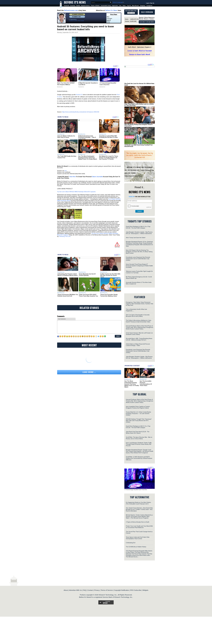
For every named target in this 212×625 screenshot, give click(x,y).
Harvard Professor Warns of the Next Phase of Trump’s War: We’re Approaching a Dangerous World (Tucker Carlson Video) (139, 327)
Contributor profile (73, 20)
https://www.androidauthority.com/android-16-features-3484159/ (80, 112)
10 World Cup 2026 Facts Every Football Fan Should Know (138, 145)
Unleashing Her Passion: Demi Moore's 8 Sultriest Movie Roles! (67, 274)
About (66, 590)
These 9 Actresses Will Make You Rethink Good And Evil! (67, 295)
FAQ (84, 590)
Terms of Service (107, 590)
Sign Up (152, 3)
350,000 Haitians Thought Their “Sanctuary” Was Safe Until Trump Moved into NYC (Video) (139, 420)
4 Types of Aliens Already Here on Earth (137, 522)
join (66, 170)
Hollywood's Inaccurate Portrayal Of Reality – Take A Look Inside (87, 137)
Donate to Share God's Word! (139, 54)
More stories (81, 20)
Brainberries (60, 134)
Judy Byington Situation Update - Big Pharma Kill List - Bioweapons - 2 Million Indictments (139, 232)
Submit (139, 211)
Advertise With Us (75, 590)
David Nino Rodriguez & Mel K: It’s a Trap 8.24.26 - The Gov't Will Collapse (138, 227)
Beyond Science (85, 5)
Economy (72, 5)
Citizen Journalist (97, 176)
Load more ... (89, 372)
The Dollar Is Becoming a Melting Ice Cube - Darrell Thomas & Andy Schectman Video (139, 321)
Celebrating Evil (130, 542)
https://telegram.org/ (147, 170)
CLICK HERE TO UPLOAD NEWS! (146, 22)
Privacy (97, 590)
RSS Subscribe (135, 590)
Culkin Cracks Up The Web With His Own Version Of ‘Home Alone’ (110, 275)
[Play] (139, 35)
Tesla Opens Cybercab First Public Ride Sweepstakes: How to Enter (137, 537)
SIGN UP (131, 197)
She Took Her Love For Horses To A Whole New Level (139, 84)
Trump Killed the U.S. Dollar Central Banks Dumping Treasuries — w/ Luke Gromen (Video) (138, 413)
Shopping (142, 5)
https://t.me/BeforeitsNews (133, 176)
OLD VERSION (147, 12)
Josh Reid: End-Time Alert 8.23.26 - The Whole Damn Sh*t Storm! (137, 432)
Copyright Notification (121, 590)
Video (124, 5)
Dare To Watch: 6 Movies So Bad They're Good (66, 136)
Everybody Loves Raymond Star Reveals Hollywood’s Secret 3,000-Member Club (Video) (138, 259)
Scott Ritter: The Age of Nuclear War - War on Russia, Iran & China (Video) (139, 437)
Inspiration (115, 5)
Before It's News (75, 2)
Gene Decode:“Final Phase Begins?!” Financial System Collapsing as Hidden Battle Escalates (139, 266)
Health (78, 5)
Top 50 (129, 5)
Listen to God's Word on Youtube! (139, 51)
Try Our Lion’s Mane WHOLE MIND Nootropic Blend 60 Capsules (76, 191)
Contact (90, 590)
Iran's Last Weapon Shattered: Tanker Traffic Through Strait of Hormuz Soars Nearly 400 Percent (139, 444)
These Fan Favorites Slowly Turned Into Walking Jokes (109, 295)
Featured (66, 5)
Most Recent (135, 5)
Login (147, 3)
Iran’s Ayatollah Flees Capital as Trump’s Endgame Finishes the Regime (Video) (138, 407)
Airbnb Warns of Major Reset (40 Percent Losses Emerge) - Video (138, 344)
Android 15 (79, 94)
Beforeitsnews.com (71, 10)
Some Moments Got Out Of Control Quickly (87, 274)
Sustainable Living (106, 5)
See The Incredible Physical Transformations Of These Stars (146, 383)
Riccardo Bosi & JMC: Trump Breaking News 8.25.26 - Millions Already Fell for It (139, 339)
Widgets (145, 590)
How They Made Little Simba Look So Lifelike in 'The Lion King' (139, 104)
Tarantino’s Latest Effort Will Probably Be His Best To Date (108, 136)
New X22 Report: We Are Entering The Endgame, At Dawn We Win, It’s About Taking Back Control (139, 251)
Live (120, 5)
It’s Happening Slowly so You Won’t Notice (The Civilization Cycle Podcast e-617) (138, 503)
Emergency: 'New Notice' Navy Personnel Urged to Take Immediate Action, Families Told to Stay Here (139, 304)
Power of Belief (95, 5)
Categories (149, 5)
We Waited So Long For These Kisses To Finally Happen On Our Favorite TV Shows (108, 157)
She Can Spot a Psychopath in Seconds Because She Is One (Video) (137, 315)
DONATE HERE (131, 12)
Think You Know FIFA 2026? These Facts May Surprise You (88, 295)
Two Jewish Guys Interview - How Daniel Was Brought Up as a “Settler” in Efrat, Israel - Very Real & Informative (139, 509)
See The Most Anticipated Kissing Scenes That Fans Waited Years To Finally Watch (87, 157)
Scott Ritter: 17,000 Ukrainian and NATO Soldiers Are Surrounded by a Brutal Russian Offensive (139, 458)
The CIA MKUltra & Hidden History (136, 546)
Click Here (72, 176)
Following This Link (64, 236)
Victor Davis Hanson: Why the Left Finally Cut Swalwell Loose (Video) (139, 333)
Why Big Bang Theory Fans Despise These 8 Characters (138, 125)
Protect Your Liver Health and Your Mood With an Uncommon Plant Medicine (139, 526)
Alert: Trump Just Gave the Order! (135, 237)
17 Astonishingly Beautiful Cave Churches (135, 489)
